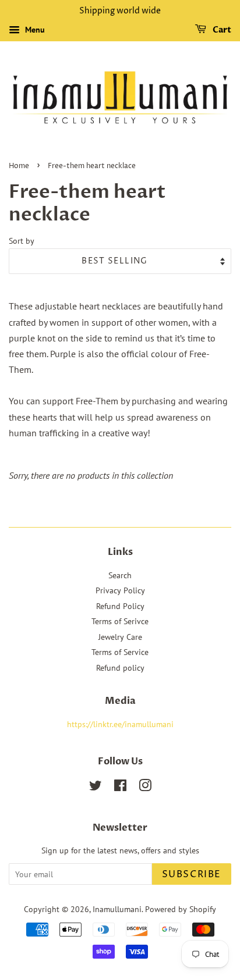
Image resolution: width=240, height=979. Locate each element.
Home (19, 166)
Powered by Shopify (180, 909)
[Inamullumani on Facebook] (120, 787)
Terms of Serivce (120, 621)
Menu (34, 29)
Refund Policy (120, 606)
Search (120, 575)
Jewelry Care (120, 637)
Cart (221, 29)
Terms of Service (120, 652)
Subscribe (191, 874)
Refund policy (120, 668)
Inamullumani (117, 909)
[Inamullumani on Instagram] (145, 787)
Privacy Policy (120, 590)
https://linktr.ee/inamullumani (120, 724)
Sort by (21, 240)
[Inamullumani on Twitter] (95, 787)
